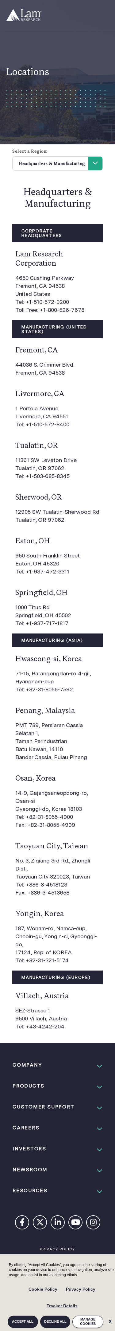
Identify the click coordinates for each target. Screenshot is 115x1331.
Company (27, 1065)
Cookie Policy (43, 1289)
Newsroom (30, 1169)
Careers (26, 1128)
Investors (29, 1149)
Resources (30, 1190)
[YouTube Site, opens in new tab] (75, 1223)
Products (28, 1086)
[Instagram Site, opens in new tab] (93, 1223)
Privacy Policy (80, 1289)
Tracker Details (62, 1305)
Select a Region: (30, 151)
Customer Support (43, 1107)
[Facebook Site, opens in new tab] (22, 1223)
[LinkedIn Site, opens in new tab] (58, 1223)
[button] (57, 1065)
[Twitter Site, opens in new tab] (40, 1223)
